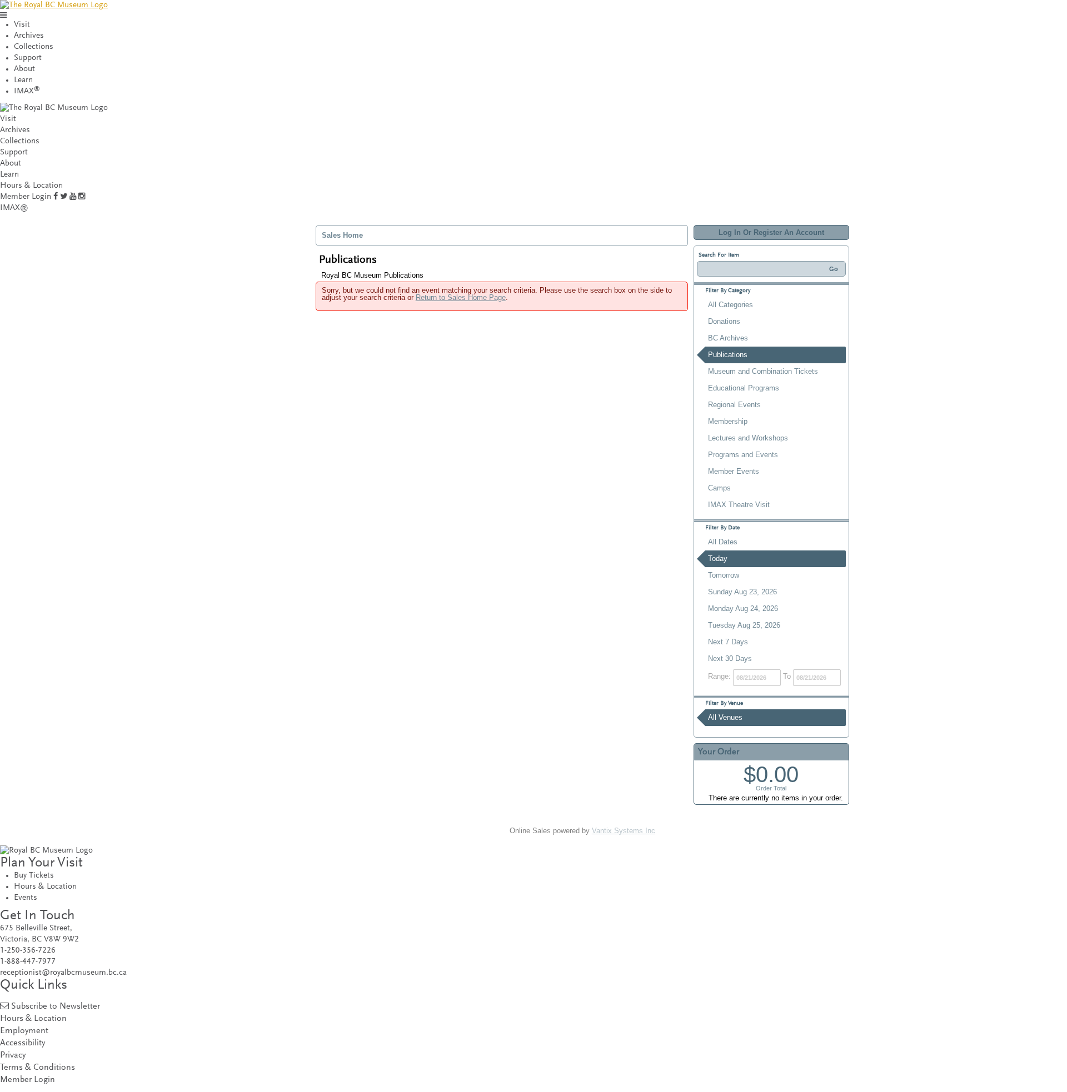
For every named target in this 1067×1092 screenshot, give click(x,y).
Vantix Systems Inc (623, 830)
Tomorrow (723, 575)
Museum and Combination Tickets (763, 371)
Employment (24, 1031)
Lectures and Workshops (748, 438)
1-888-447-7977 (28, 962)
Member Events (733, 471)
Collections (33, 47)
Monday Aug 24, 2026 (743, 608)
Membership (727, 421)
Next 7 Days (728, 642)
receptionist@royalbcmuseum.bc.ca (63, 973)
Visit (22, 25)
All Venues (725, 717)
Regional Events (734, 404)
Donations (724, 321)
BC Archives (728, 338)
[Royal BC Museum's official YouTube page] (72, 197)
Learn (23, 80)
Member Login (25, 197)
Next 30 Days (730, 658)
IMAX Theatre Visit (739, 504)
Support (28, 58)
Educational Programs (743, 388)
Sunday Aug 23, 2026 (742, 592)
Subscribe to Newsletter (55, 1007)
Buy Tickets (34, 875)
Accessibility (22, 1043)
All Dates (722, 542)
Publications (727, 354)
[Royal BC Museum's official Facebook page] (55, 197)
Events (25, 898)
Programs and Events (743, 454)
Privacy (13, 1055)
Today (717, 558)
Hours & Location (31, 186)
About (24, 69)
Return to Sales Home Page (461, 297)
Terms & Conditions (37, 1068)
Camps (719, 488)
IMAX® (14, 208)
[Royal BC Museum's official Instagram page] (81, 197)
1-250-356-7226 (28, 950)
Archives (29, 36)
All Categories (730, 304)
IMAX (27, 91)
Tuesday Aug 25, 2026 (744, 625)
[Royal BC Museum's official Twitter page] (63, 197)
